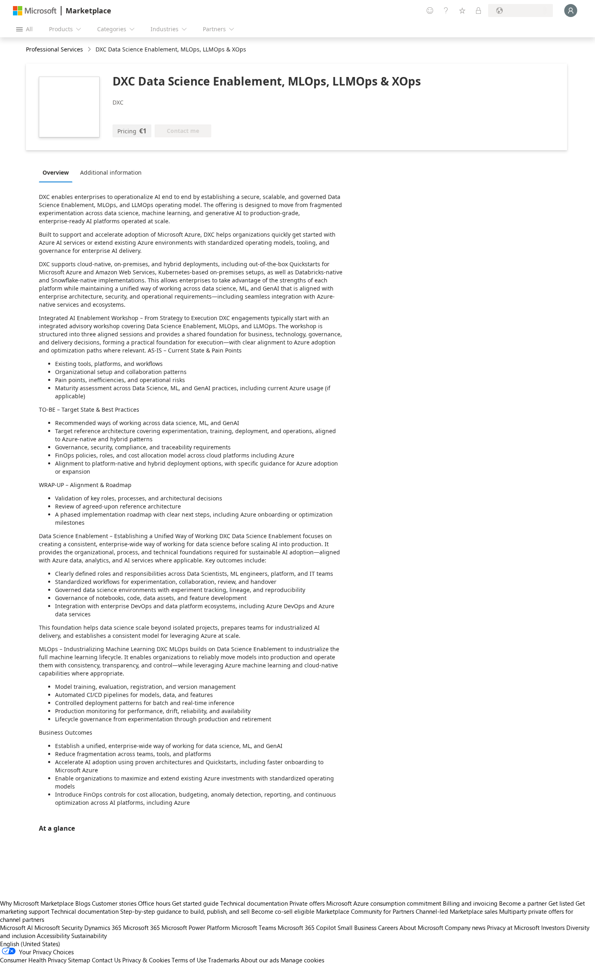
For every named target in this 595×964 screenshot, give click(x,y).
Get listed (561, 903)
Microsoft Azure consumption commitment (384, 903)
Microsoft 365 (141, 927)
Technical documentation (254, 903)
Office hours (154, 903)
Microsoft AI (16, 927)
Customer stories (114, 903)
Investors (553, 927)
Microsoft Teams (254, 927)
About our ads (260, 960)
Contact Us (106, 960)
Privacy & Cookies (146, 960)
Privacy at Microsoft (513, 927)
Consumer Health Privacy (33, 960)
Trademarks (223, 960)
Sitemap (79, 960)
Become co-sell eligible (282, 911)
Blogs (82, 903)
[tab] (57, 172)
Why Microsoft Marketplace (37, 903)
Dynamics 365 (102, 927)
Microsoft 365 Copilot (307, 927)
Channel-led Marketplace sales (456, 911)
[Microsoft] (35, 10)
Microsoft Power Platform (196, 927)
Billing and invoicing (470, 903)
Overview (55, 172)
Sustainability (89, 936)
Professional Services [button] (54, 49)
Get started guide (195, 903)
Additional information (111, 172)
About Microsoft (421, 927)
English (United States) (30, 944)
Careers (388, 927)
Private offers (307, 903)
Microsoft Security (58, 927)
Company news (465, 927)
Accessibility (53, 936)
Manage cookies (302, 960)
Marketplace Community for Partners (365, 911)
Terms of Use (189, 960)
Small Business (357, 927)
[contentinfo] (90, 50)
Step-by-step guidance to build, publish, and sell (185, 911)
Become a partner (523, 903)
